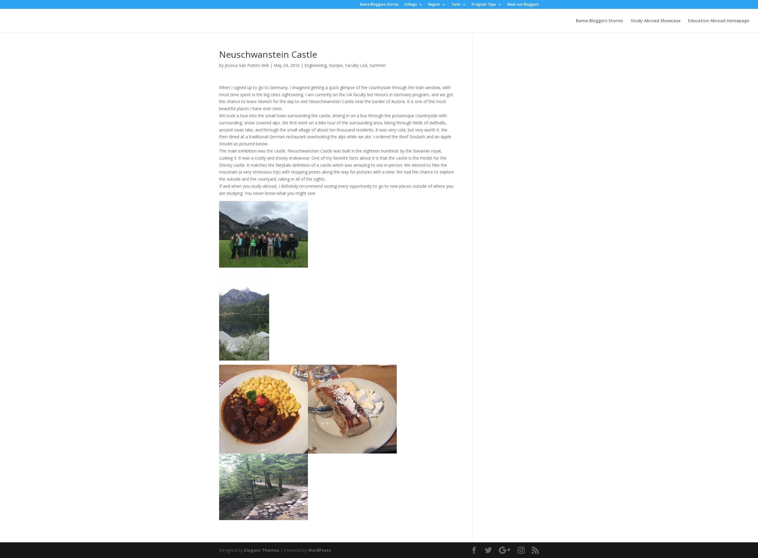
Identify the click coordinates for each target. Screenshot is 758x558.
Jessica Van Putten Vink (247, 65)
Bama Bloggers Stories (379, 5)
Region (434, 5)
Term (455, 5)
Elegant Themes (261, 550)
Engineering (315, 65)
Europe (336, 65)
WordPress (319, 550)
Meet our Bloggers (523, 5)
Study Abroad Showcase (655, 21)
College (410, 5)
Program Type (484, 5)
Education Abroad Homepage (718, 21)
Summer (378, 65)
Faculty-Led (356, 65)
